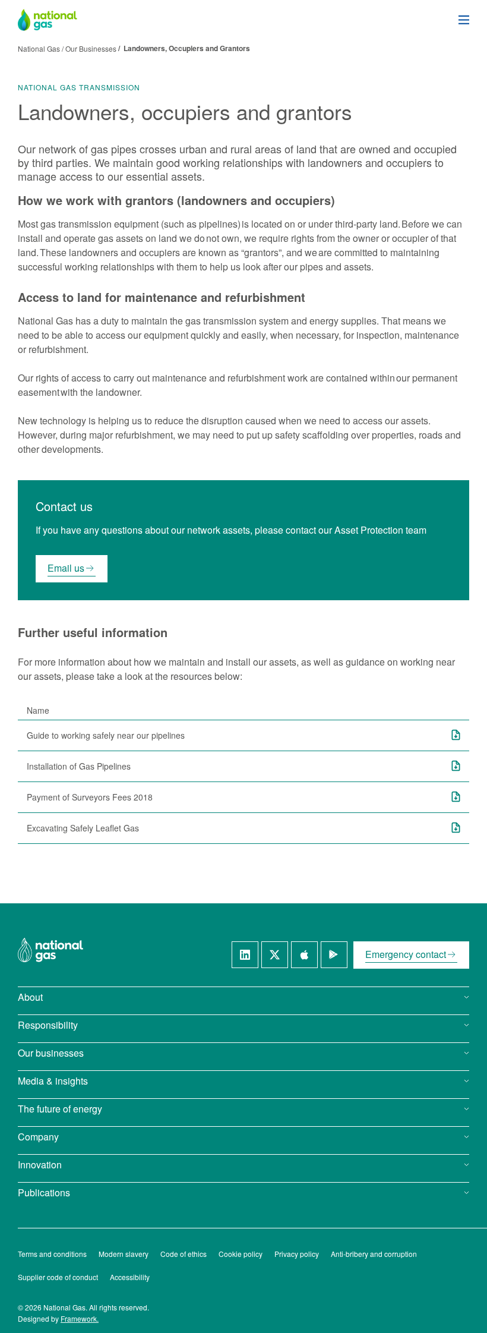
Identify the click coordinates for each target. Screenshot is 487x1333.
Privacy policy (296, 1254)
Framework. (80, 1318)
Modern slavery (123, 1254)
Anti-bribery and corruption (374, 1254)
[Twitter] (274, 954)
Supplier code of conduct (58, 1277)
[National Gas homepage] (56, 20)
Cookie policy (241, 1254)
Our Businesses (90, 48)
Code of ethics (183, 1254)
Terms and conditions (52, 1254)
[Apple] (304, 954)
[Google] (334, 954)
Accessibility (130, 1277)
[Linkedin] (245, 954)
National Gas (41, 48)
